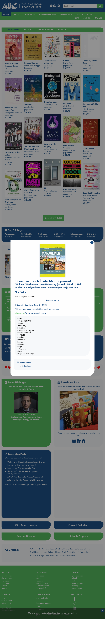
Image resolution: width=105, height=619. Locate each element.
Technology (26, 366)
